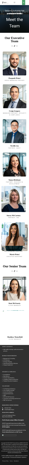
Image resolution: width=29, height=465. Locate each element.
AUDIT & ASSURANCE (7, 346)
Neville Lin (14, 146)
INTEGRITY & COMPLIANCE (9, 371)
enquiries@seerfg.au (9, 409)
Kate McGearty (14, 303)
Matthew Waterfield (15, 337)
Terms (11, 461)
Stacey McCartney (14, 215)
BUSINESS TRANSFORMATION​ (9, 355)
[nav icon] (14, 2)
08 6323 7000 (7, 408)
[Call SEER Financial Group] (23, 2)
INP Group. (19, 432)
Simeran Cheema (13, 249)
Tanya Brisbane (15, 180)
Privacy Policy (5, 461)
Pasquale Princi (14, 78)
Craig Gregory (14, 111)
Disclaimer (16, 461)
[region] (14, 19)
